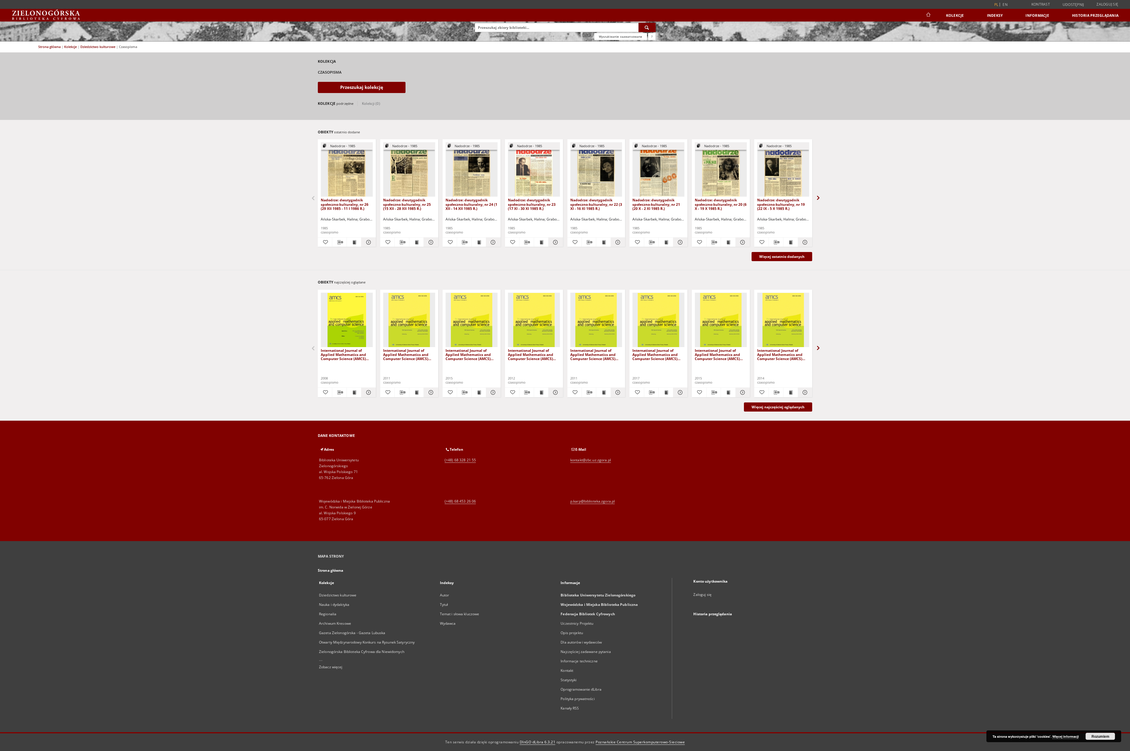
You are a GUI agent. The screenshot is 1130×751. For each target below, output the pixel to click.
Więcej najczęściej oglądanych (778, 407)
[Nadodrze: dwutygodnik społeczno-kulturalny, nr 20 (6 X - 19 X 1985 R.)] (721, 169)
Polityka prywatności (577, 698)
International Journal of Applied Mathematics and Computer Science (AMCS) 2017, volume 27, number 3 (655, 354)
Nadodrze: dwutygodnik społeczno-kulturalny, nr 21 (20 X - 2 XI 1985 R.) (656, 204)
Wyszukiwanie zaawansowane (620, 36)
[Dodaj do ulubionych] (325, 242)
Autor (444, 595)
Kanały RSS (570, 708)
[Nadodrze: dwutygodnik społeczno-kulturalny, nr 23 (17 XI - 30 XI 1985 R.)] (534, 169)
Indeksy (995, 15)
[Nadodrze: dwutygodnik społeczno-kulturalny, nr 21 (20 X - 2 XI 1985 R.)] (658, 169)
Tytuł (444, 604)
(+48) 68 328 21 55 (460, 459)
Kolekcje (955, 15)
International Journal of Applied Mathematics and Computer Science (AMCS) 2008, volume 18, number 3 (344, 354)
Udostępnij (1073, 4)
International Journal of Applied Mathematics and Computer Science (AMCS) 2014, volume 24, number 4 (780, 354)
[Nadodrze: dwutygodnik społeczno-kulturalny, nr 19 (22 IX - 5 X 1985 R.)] (783, 169)
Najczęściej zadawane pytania (586, 651)
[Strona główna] (928, 15)
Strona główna (49, 46)
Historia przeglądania (1095, 15)
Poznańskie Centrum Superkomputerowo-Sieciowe (640, 742)
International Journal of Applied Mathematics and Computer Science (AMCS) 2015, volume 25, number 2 (469, 354)
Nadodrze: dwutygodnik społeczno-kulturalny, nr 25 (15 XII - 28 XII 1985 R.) (407, 204)
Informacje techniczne (579, 661)
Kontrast (1040, 4)
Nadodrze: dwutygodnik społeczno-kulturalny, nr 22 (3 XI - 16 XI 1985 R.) (596, 204)
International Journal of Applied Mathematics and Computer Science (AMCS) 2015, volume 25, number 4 (718, 354)
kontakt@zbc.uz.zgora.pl (590, 459)
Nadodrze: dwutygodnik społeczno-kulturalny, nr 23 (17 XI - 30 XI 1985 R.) (532, 204)
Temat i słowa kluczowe (459, 613)
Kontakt (567, 670)
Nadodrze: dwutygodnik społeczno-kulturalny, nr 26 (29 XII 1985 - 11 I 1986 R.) (344, 204)
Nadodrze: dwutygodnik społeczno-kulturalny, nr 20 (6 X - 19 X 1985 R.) (721, 204)
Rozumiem (1100, 736)
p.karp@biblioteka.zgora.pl (592, 501)
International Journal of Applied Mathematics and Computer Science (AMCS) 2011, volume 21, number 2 (593, 354)
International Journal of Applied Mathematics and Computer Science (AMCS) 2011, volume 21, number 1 (406, 354)
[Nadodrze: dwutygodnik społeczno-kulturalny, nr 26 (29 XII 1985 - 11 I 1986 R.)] (347, 169)
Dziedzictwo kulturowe (98, 46)
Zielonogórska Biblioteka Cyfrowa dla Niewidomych (361, 651)
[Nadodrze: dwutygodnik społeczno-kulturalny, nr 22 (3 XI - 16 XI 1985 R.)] (596, 169)
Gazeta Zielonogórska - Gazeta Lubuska (352, 632)
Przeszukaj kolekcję (361, 87)
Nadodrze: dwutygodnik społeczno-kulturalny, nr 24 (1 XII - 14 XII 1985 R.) (471, 204)
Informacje (1037, 15)
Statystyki (568, 679)
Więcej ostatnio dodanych (782, 256)
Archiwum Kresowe (335, 623)
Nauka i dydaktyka (334, 604)
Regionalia (327, 613)
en (1005, 4)
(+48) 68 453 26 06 (460, 501)
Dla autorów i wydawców (581, 642)
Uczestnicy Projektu (577, 623)
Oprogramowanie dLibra (581, 689)
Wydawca (448, 623)
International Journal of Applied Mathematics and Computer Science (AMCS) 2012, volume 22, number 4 (531, 354)
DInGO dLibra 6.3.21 (538, 742)
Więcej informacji (1065, 736)
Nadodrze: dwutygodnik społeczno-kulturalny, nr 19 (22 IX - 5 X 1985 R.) (781, 204)
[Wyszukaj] (647, 27)
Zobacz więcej (331, 666)
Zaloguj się (1107, 4)
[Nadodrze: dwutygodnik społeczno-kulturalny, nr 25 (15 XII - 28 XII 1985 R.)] (409, 169)
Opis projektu (572, 632)
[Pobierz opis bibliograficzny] (339, 242)
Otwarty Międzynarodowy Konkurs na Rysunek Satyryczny (367, 642)
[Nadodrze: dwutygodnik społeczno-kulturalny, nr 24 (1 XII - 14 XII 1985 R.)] (471, 169)
